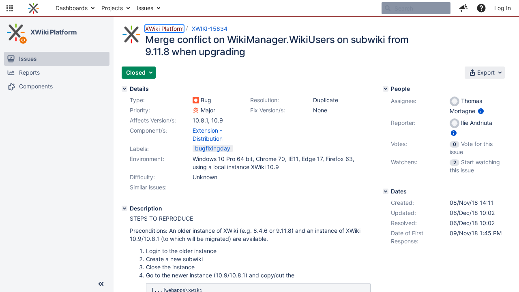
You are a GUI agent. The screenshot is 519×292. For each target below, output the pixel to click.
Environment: (147, 158)
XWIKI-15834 (209, 28)
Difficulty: (142, 177)
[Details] (124, 89)
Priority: (140, 110)
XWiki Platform (53, 32)
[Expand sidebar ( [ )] (100, 284)
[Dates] (385, 191)
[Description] (124, 208)
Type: (137, 100)
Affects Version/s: (153, 120)
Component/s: (148, 130)
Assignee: (403, 100)
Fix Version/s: (267, 110)
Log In (502, 7)
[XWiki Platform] (16, 32)
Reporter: (403, 122)
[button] (9, 8)
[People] (385, 89)
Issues (145, 7)
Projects (112, 7)
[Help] (481, 8)
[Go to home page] (33, 8)
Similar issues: (148, 187)
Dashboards (72, 7)
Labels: (139, 148)
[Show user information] (481, 110)
